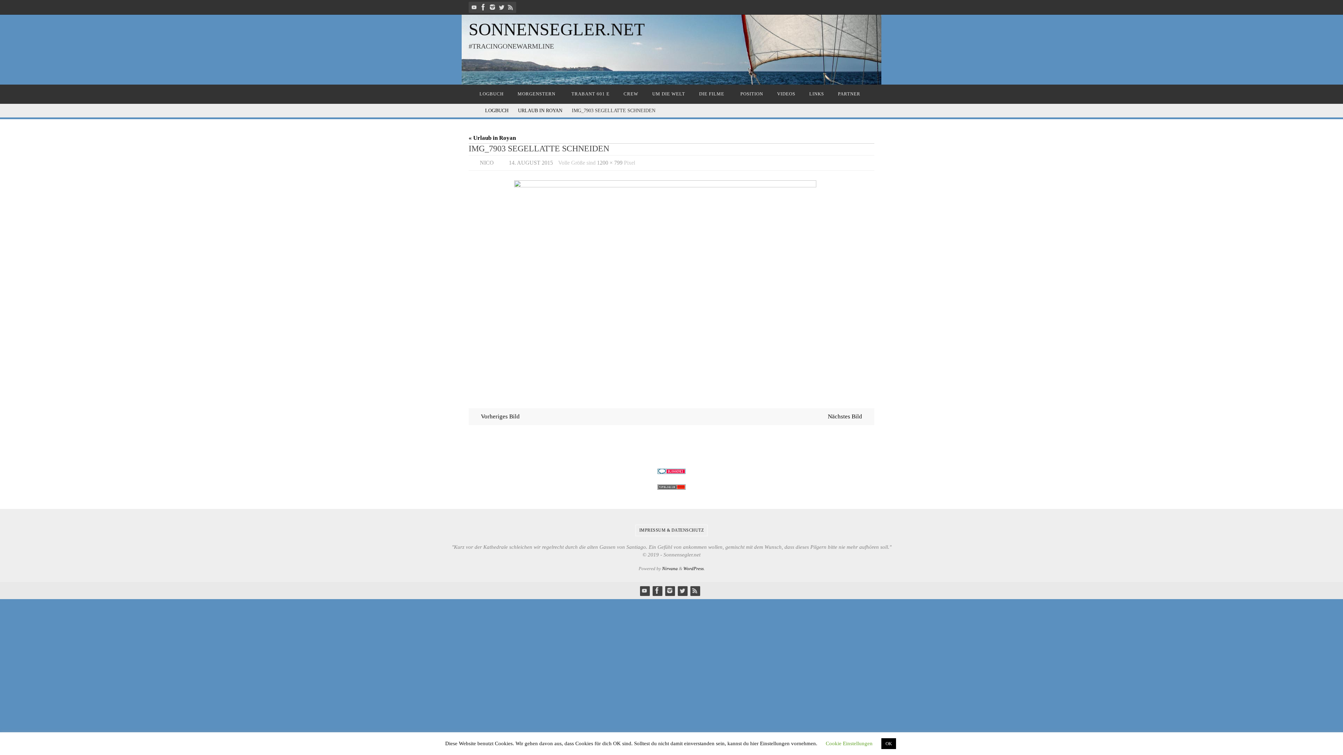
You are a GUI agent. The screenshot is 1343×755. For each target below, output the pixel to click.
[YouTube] (474, 7)
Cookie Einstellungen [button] (849, 743)
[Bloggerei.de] (671, 471)
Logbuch (497, 110)
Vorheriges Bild (500, 416)
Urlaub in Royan (540, 110)
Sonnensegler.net (557, 29)
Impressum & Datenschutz (671, 530)
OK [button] (889, 743)
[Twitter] (501, 7)
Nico (487, 163)
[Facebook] (483, 7)
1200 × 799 (610, 163)
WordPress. (694, 568)
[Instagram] (492, 7)
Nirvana (670, 568)
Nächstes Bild (845, 416)
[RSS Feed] (510, 7)
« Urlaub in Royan (492, 138)
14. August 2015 (531, 163)
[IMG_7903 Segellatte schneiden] (671, 285)
